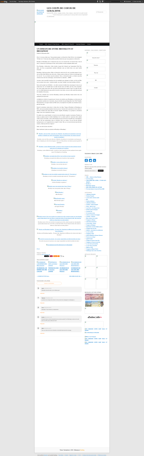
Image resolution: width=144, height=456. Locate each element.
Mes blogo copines (90, 185)
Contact (89, 44)
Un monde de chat (90, 213)
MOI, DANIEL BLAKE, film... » (75, 276)
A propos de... (89, 211)
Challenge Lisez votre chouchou (93, 250)
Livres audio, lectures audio (92, 197)
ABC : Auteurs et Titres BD (68, 44)
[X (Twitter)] (100, 1)
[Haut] (38, 249)
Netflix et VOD (89, 247)
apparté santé (89, 238)
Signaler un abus (73, 455)
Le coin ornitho (89, 232)
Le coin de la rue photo (91, 245)
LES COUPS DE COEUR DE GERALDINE (61, 9)
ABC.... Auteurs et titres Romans (93, 177)
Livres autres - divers (91, 223)
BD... (87, 199)
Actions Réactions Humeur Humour (94, 235)
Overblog (82, 450)
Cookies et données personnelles (89, 455)
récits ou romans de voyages (93, 214)
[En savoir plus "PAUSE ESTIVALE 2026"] (90, 277)
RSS (94, 160)
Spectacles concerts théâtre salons (94, 226)
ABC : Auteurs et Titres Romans (52, 44)
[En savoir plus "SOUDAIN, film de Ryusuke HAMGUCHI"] (90, 265)
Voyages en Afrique (90, 220)
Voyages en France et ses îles (93, 242)
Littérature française (90, 194)
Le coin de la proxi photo (92, 243)
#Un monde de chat (46, 254)
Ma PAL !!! (88, 184)
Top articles (61, 455)
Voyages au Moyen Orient (92, 249)
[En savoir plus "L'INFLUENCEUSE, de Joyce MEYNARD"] (101, 265)
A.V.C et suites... (90, 178)
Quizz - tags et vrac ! (91, 206)
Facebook (86, 160)
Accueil (41, 44)
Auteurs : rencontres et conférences (94, 230)
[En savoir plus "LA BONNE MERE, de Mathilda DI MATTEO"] (90, 288)
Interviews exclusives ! (91, 221)
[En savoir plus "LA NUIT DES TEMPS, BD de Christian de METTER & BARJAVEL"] (101, 277)
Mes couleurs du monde (92, 218)
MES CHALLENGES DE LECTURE (94, 187)
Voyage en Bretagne (90, 225)
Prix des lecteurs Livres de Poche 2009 (95, 189)
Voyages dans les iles (91, 228)
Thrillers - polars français (92, 204)
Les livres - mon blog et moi (92, 208)
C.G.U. (79, 455)
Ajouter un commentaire (49, 283)
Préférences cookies (102, 455)
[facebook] (98, 1)
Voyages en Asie (90, 233)
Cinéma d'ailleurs (90, 201)
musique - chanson (90, 216)
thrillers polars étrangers (92, 209)
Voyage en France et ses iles (92, 240)
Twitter (90, 160)
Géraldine (46, 455)
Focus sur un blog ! (90, 237)
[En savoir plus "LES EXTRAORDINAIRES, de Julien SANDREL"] (101, 288)
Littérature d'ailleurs (91, 202)
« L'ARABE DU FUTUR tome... (43, 276)
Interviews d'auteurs (80, 44)
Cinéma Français (90, 196)
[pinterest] (103, 1)
